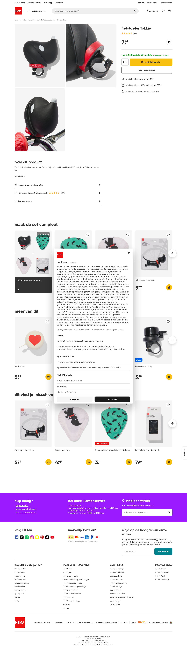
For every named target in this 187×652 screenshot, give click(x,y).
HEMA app (67, 569)
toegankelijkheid (85, 622)
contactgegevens (23, 201)
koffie (17, 601)
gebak (17, 597)
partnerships (115, 601)
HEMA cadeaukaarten (72, 594)
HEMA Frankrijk (161, 576)
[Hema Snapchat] (37, 537)
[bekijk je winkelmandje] (169, 11)
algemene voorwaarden (106, 622)
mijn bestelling (22, 505)
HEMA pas (67, 572)
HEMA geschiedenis (118, 583)
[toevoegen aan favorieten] (169, 42)
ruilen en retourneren (26, 512)
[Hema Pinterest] (42, 537)
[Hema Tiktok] (47, 537)
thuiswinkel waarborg (158, 622)
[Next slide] (172, 253)
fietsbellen (61, 20)
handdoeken (20, 587)
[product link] (153, 253)
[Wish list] (163, 11)
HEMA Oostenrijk (162, 579)
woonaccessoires (22, 583)
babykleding (20, 576)
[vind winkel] (168, 512)
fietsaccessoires (48, 20)
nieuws (66, 608)
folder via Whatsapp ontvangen (76, 579)
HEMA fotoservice (70, 590)
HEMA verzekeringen (72, 601)
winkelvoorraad (147, 70)
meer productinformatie (31, 185)
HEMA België (160, 569)
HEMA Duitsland (161, 572)
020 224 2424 (74, 505)
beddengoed (20, 579)
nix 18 (134, 622)
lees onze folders (70, 576)
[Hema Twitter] (22, 537)
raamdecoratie (21, 590)
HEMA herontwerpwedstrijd (74, 587)
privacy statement (42, 622)
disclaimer (58, 622)
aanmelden (163, 551)
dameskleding (20, 569)
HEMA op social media (72, 583)
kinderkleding (20, 572)
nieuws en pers (116, 579)
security (70, 622)
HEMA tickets (68, 597)
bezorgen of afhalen (25, 509)
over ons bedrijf (116, 569)
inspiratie (66, 604)
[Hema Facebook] (16, 537)
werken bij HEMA (117, 572)
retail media (115, 604)
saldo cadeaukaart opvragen (122, 597)
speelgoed (19, 594)
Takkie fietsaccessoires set (29, 280)
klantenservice (116, 590)
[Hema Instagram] (32, 537)
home (17, 20)
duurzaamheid (116, 576)
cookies (124, 622)
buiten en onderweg (30, 20)
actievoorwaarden (117, 594)
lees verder (20, 176)
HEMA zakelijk (116, 587)
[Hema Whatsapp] (27, 537)
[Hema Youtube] (52, 537)
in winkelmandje (152, 62)
